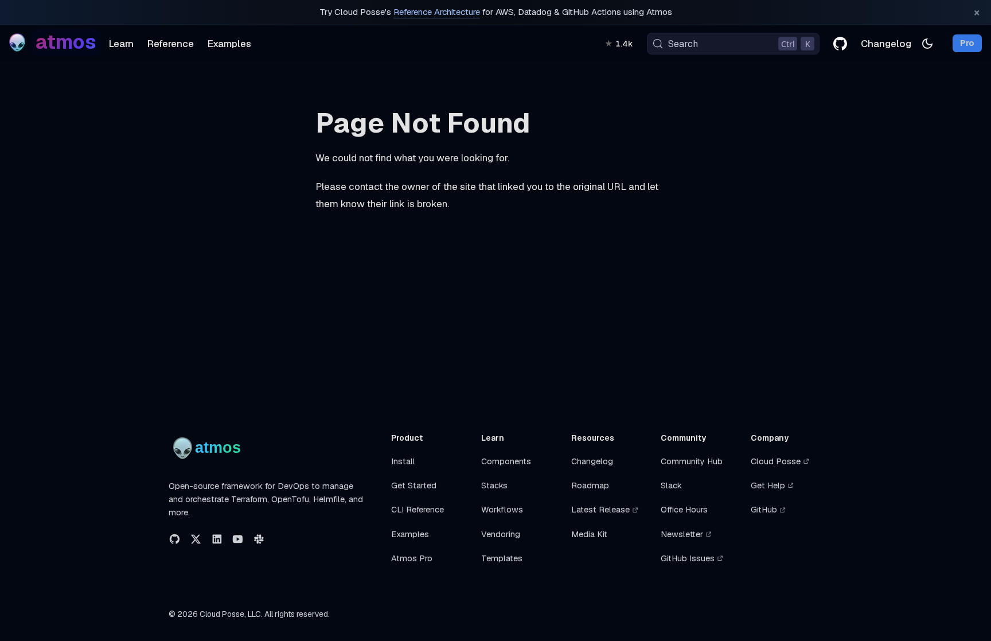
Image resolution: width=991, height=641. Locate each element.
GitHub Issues (688, 558)
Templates (501, 558)
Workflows (502, 509)
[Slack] (259, 539)
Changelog (886, 43)
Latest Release (600, 509)
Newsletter (682, 534)
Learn (121, 43)
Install (403, 461)
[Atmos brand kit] (209, 448)
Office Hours (684, 509)
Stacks (494, 485)
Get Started (413, 485)
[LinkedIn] (217, 539)
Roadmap (590, 485)
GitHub (764, 509)
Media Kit (589, 534)
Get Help (768, 485)
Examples (229, 43)
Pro (967, 43)
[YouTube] (238, 539)
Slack (671, 485)
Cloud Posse (776, 461)
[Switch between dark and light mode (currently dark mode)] (927, 43)
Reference (170, 43)
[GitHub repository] (840, 43)
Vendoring (500, 534)
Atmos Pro (411, 558)
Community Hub (692, 461)
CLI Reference (417, 509)
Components (506, 461)
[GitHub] (175, 539)
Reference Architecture (436, 12)
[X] (196, 539)
